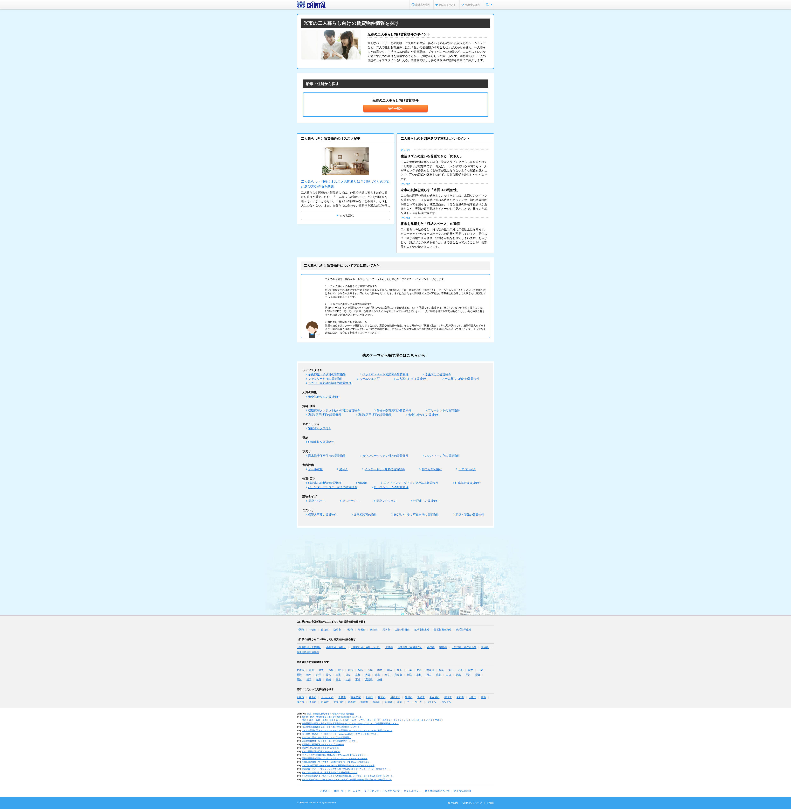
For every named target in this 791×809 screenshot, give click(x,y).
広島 (438, 675)
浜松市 (421, 697)
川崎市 (369, 697)
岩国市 (361, 629)
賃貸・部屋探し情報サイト (319, 714)
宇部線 (443, 647)
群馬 (389, 670)
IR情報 (490, 803)
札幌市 (300, 697)
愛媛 (477, 675)
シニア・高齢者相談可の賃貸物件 (329, 383)
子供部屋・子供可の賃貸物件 (327, 374)
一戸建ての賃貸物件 (426, 500)
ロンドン (446, 702)
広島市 (325, 702)
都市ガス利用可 (432, 469)
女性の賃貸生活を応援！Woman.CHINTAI (321, 751)
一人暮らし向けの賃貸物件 (462, 378)
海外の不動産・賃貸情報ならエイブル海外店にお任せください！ (332, 717)
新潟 (441, 670)
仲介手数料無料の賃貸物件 (394, 410)
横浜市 (381, 697)
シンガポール (417, 720)
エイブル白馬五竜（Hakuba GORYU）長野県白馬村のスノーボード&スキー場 (338, 765)
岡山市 (312, 702)
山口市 (325, 629)
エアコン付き (467, 469)
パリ (406, 720)
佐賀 (318, 679)
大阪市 (472, 697)
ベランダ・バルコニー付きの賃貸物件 (332, 487)
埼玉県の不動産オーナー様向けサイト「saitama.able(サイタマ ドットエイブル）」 (340, 734)
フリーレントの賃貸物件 (444, 410)
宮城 (331, 670)
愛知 (328, 675)
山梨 (480, 670)
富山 (450, 670)
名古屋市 (434, 697)
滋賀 (348, 675)
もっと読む (347, 215)
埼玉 (399, 670)
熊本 (338, 679)
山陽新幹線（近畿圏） (309, 647)
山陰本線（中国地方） (410, 647)
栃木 (379, 670)
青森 (311, 670)
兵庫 (377, 675)
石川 (460, 670)
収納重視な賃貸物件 (321, 442)
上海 (325, 720)
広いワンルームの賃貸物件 (391, 487)
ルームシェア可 (369, 378)
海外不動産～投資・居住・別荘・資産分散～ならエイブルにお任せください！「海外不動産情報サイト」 (350, 723)
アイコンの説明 (462, 791)
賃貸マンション (386, 500)
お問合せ (325, 791)
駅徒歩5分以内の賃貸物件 (325, 482)
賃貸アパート (316, 500)
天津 (354, 720)
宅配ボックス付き (319, 428)
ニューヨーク (414, 702)
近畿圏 (388, 702)
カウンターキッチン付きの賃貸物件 (385, 455)
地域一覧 (339, 791)
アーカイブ (354, 791)
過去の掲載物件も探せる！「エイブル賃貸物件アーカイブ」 (329, 741)
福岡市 (352, 702)
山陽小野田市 (402, 629)
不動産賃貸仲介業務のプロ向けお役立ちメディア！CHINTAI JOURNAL (334, 758)
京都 (357, 675)
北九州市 (338, 702)
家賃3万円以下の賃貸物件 (325, 414)
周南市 (386, 629)
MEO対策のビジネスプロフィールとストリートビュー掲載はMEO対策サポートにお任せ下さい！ (347, 779)
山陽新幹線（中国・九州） (365, 647)
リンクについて (391, 791)
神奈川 (430, 670)
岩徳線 (389, 647)
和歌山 (398, 675)
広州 (347, 720)
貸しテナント (350, 500)
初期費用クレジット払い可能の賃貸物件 (334, 410)
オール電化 (315, 469)
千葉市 (342, 697)
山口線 (431, 647)
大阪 (367, 675)
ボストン (431, 702)
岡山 (428, 675)
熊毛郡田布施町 (442, 629)
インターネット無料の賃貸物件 (385, 469)
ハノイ (429, 720)
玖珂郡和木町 (421, 629)
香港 (304, 720)
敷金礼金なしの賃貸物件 (324, 396)
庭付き (343, 469)
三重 (338, 675)
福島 (360, 670)
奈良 (387, 675)
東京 (419, 670)
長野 (299, 675)
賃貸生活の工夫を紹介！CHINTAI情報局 (320, 748)
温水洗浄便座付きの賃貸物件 (327, 455)
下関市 (300, 629)
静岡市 (408, 697)
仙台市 (312, 697)
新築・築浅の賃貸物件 (469, 514)
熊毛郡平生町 (463, 629)
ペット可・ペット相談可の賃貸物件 (385, 374)
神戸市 (300, 702)
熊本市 (364, 702)
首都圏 (376, 702)
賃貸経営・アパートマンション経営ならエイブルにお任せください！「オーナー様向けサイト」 (346, 769)
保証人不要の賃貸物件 (322, 514)
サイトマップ (371, 791)
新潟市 (448, 697)
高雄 (318, 720)
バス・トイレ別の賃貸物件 (442, 455)
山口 (448, 675)
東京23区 (356, 697)
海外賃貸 (350, 714)
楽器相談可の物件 (365, 514)
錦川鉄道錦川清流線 (308, 652)
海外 (399, 702)
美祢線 (485, 647)
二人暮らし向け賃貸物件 (412, 378)
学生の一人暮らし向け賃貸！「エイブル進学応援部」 (326, 737)
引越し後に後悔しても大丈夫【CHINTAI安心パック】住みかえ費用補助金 (336, 762)
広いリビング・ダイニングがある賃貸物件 (411, 482)
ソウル (362, 720)
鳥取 (409, 675)
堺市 (483, 697)
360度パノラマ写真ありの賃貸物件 (416, 514)
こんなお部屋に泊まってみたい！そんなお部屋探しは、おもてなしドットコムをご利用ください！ (347, 730)
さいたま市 (327, 697)
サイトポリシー (412, 791)
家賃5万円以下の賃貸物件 (375, 414)
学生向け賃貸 (338, 714)
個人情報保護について (437, 791)
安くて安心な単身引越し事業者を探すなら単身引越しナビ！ (329, 772)
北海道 (300, 670)
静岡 (318, 675)
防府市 (337, 629)
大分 (348, 679)
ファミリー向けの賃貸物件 (325, 378)
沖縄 (379, 679)
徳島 (458, 675)
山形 (350, 670)
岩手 (321, 670)
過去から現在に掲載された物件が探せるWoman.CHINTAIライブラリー (335, 755)
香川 (468, 675)
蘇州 (331, 720)
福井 (470, 670)
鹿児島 (369, 679)
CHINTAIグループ (472, 803)
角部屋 (362, 482)
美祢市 (374, 629)
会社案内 (453, 803)
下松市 (349, 629)
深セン (339, 720)
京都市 (460, 697)
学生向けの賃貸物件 (438, 374)
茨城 (370, 670)
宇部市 (312, 629)
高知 (299, 679)
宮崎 (357, 679)
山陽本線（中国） (336, 647)
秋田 (340, 670)
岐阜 (309, 675)
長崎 (328, 679)
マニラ (438, 720)
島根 (419, 675)
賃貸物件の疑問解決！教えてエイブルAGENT (323, 744)
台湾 (311, 720)
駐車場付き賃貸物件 (468, 482)
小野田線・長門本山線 (464, 647)
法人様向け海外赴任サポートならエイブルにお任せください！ (330, 727)
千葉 (409, 670)
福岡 (309, 679)
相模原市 (395, 697)
